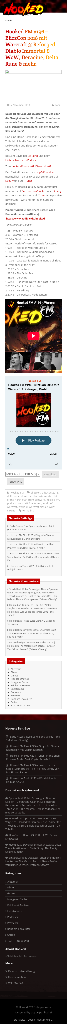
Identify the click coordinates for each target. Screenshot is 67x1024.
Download (50, 474)
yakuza (11, 510)
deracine (26, 496)
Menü (8, 20)
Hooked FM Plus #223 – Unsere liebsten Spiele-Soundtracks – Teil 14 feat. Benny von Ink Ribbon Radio (33, 557)
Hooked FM (17, 492)
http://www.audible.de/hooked (25, 218)
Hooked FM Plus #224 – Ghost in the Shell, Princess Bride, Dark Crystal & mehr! (30, 546)
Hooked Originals (20, 678)
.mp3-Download (45, 172)
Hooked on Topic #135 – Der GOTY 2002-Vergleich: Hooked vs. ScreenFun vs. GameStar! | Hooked (33, 608)
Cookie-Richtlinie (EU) (40, 1019)
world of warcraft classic (33, 507)
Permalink (28, 510)
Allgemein (16, 669)
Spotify (9, 180)
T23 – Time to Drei (20, 705)
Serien (14, 702)
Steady (57, 191)
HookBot (14, 620)
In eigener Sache (19, 682)
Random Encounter (21, 698)
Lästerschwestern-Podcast (21, 160)
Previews (15, 695)
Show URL (16, 481)
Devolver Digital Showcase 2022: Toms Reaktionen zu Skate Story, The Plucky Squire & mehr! (31, 633)
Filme (14, 672)
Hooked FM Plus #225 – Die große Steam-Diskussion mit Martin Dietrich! (30, 537)
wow (51, 507)
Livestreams (17, 688)
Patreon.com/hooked (34, 191)
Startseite (19, 1019)
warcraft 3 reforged (29, 503)
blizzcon (35, 492)
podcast (12, 503)
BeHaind (33, 155)
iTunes (28, 180)
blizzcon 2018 (50, 492)
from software (36, 499)
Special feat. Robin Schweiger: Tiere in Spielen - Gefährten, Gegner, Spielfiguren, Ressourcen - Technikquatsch (32, 592)
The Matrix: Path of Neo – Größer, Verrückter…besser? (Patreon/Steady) (31, 647)
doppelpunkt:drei (41, 1012)
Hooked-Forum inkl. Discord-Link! (31, 166)
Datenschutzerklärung (21, 971)
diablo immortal (42, 496)
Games (14, 675)
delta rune (13, 496)
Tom (57, 105)
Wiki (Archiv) (15, 983)
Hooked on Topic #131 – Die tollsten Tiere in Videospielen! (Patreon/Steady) (32, 597)
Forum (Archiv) (17, 977)
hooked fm (52, 499)
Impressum (44, 1007)
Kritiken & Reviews (20, 685)
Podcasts (16, 692)
